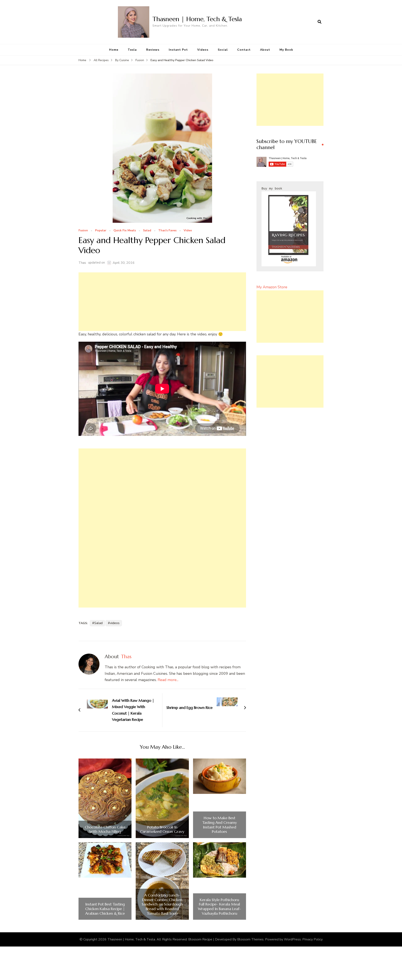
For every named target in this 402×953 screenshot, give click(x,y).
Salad (147, 230)
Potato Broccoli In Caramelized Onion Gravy (162, 829)
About (265, 50)
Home (113, 50)
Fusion (83, 230)
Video (188, 230)
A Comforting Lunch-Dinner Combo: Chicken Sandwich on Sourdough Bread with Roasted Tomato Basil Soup (162, 904)
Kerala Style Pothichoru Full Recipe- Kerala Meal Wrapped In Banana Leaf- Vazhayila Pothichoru (219, 907)
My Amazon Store (271, 287)
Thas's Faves (167, 230)
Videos (202, 50)
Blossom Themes (250, 939)
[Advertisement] (162, 301)
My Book (286, 50)
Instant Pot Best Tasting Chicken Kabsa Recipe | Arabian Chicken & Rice (105, 909)
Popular (100, 230)
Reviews (152, 50)
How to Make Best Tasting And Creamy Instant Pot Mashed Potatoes (219, 825)
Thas (82, 262)
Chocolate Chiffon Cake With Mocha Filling (105, 829)
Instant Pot (178, 50)
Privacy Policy (312, 939)
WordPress (292, 939)
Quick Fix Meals (124, 230)
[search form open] (319, 22)
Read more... (168, 679)
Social (223, 50)
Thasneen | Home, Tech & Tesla (197, 19)
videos (115, 623)
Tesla (132, 50)
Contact (244, 50)
